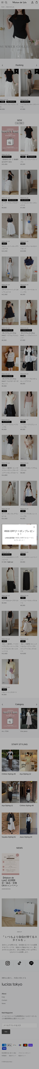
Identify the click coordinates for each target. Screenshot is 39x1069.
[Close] (34, 527)
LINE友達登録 (9, 538)
